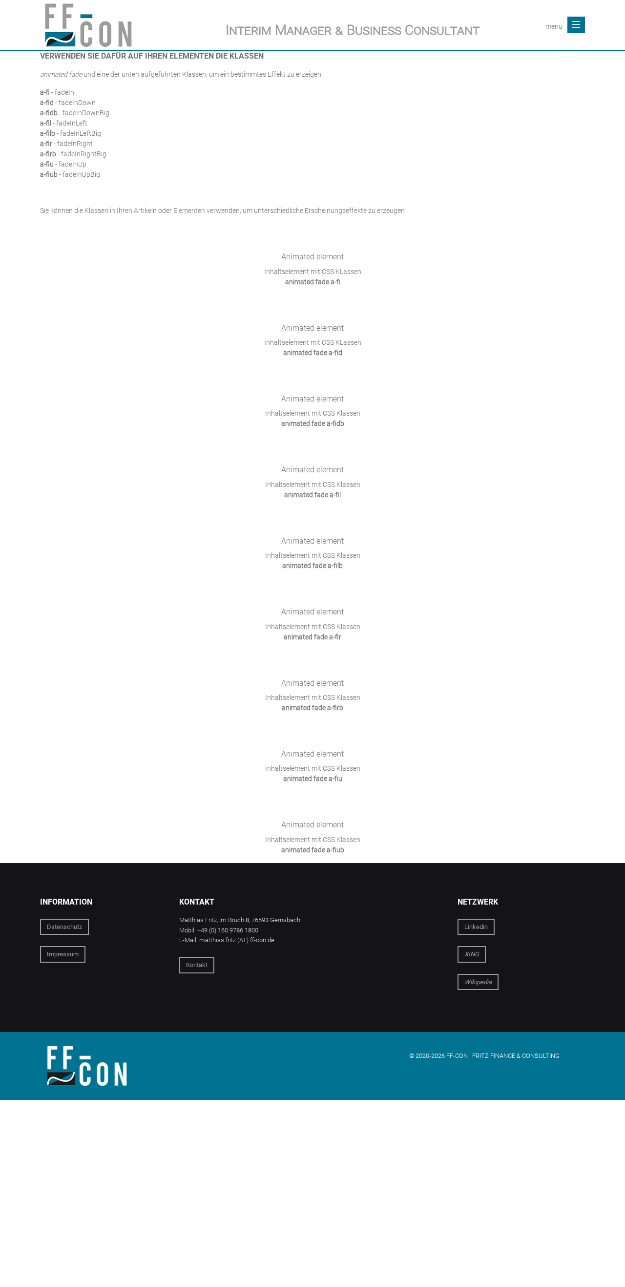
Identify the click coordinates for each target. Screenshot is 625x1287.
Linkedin (476, 926)
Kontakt (197, 965)
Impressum (63, 954)
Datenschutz (64, 926)
